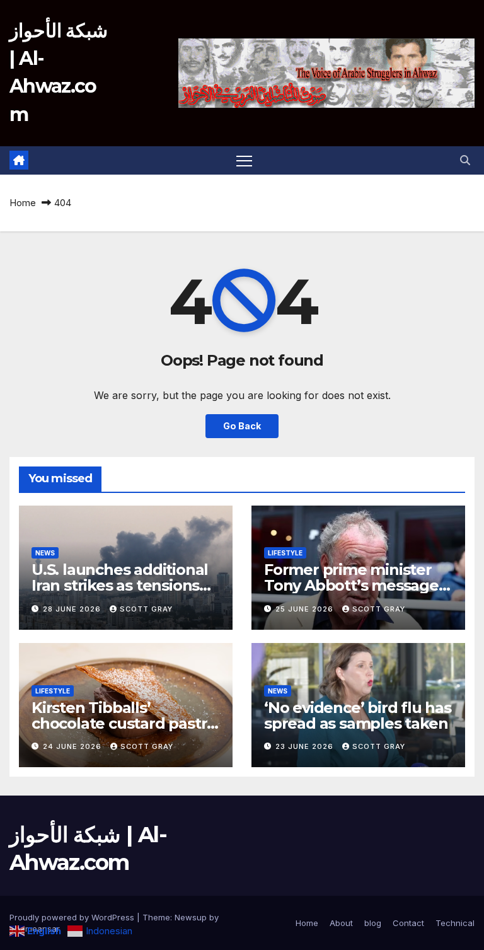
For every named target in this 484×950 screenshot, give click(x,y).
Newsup (191, 917)
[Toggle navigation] (244, 160)
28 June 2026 (73, 609)
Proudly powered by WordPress (73, 917)
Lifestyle (285, 553)
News (45, 553)
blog (372, 923)
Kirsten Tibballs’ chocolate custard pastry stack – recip (123, 723)
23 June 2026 (305, 746)
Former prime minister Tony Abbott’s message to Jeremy (351, 585)
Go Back (242, 425)
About (341, 923)
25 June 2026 (305, 609)
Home (22, 203)
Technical (455, 923)
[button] (465, 160)
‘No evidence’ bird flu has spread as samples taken (357, 715)
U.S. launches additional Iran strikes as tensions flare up (120, 585)
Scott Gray (146, 609)
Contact (408, 923)
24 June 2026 (73, 746)
